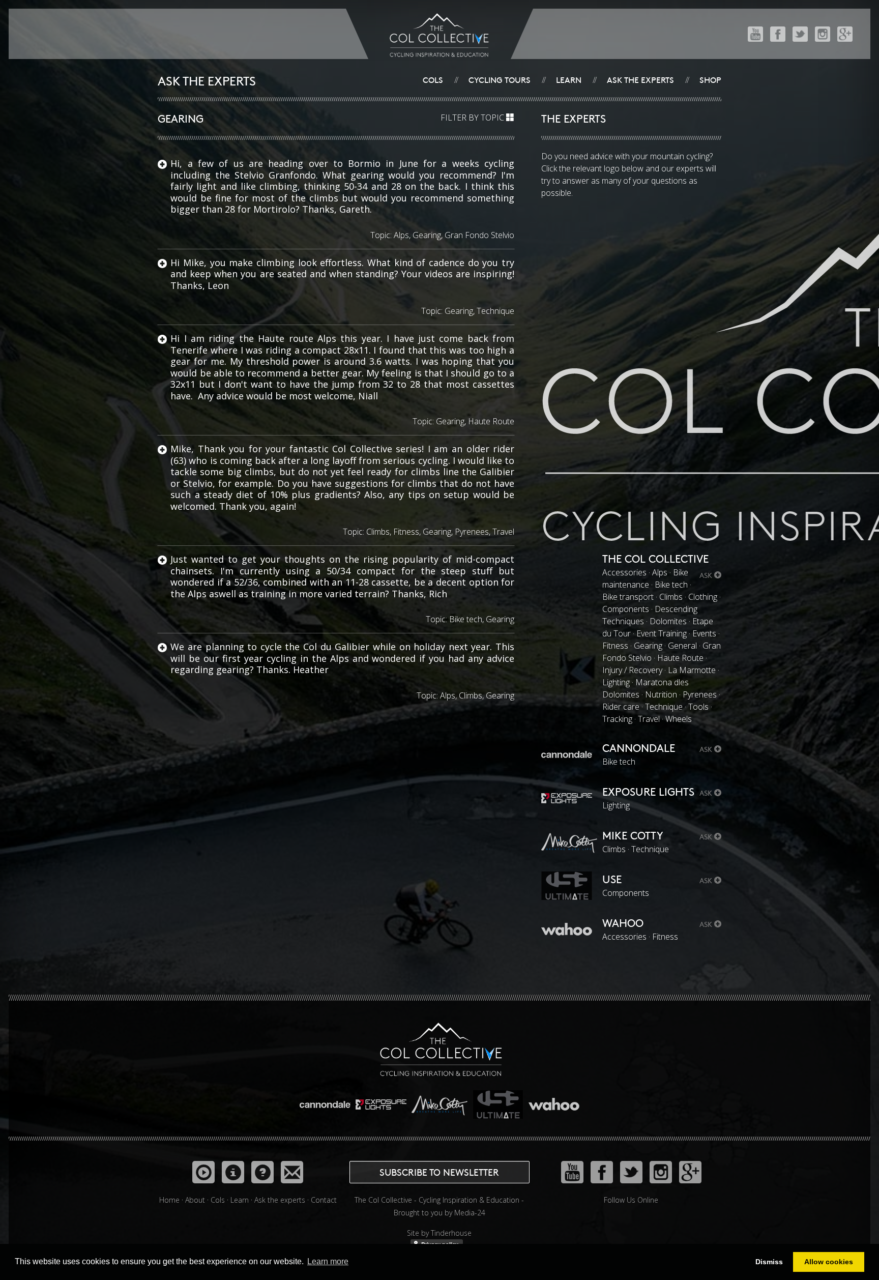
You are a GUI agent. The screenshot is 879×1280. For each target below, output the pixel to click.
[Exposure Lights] (382, 1100)
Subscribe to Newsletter (439, 1172)
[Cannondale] (326, 1100)
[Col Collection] (203, 1172)
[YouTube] (755, 33)
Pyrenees (472, 531)
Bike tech (465, 619)
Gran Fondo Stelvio (479, 235)
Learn (568, 79)
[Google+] (845, 33)
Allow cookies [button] (828, 1262)
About (195, 1200)
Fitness (406, 531)
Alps (401, 235)
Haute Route (491, 421)
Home (169, 1200)
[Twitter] (800, 33)
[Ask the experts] (262, 1172)
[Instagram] (822, 33)
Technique (495, 310)
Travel (503, 531)
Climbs (378, 531)
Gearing (427, 235)
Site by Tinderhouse (439, 1233)
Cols (433, 79)
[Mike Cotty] (440, 1100)
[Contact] (292, 1172)
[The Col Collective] (441, 1048)
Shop (710, 79)
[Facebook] (778, 33)
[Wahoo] (554, 1100)
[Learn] (233, 1172)
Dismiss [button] (769, 1262)
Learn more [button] (327, 1261)
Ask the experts (640, 79)
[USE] (499, 1100)
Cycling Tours (499, 79)
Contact (324, 1200)
